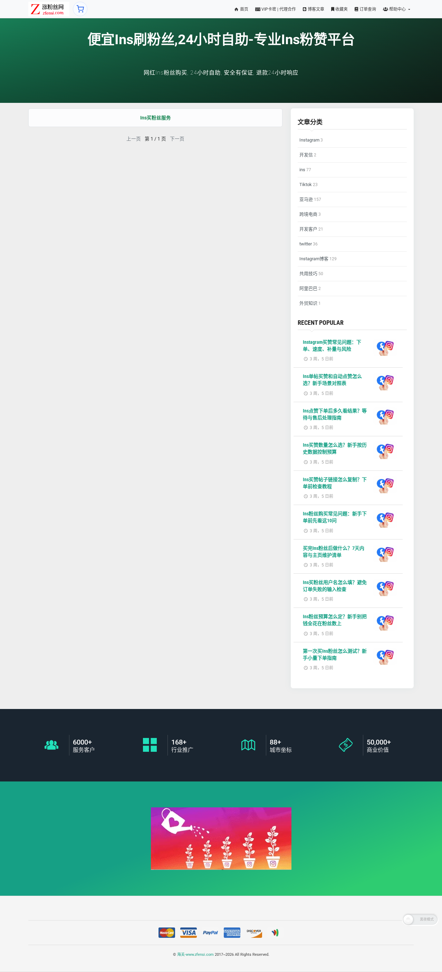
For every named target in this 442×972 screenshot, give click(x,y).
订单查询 (367, 9)
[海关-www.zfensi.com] (48, 9)
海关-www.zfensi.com (195, 954)
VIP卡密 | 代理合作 (278, 9)
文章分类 (310, 122)
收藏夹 (341, 9)
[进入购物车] (80, 9)
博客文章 (315, 9)
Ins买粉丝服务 (155, 117)
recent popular (321, 322)
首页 (243, 9)
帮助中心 (397, 9)
